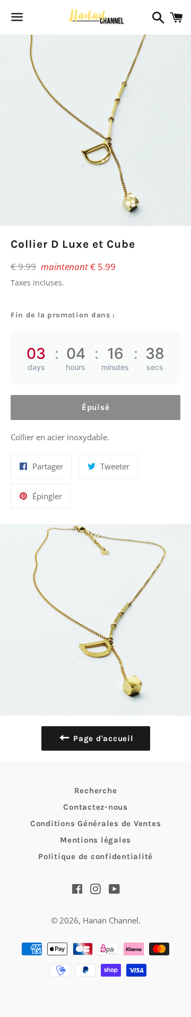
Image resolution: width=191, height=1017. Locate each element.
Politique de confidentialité (95, 856)
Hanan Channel (110, 920)
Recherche (95, 790)
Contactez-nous (95, 807)
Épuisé (96, 407)
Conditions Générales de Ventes (95, 823)
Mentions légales (95, 840)
